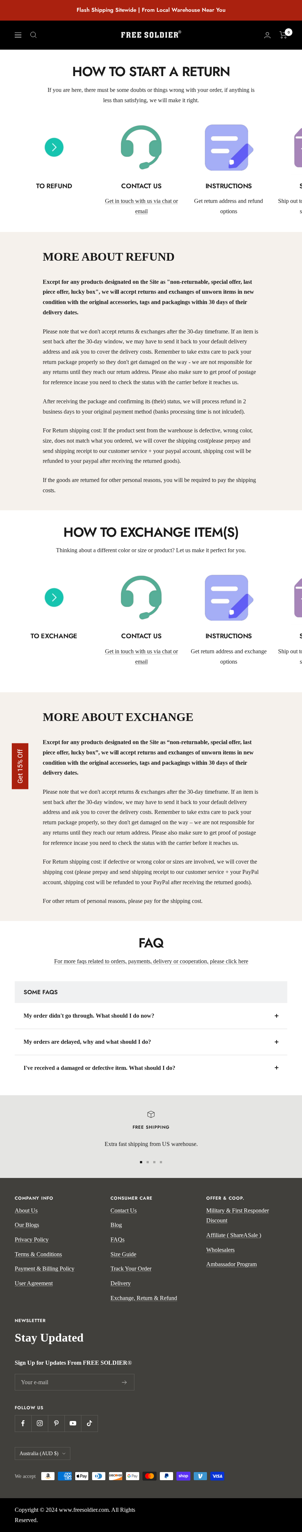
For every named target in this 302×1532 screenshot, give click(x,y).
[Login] (267, 35)
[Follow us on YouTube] (72, 1423)
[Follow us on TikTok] (89, 1423)
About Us (26, 1210)
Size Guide (123, 1254)
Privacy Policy (32, 1239)
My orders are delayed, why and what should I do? (87, 1042)
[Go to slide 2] (148, 1162)
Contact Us (123, 1210)
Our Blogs (27, 1225)
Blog (116, 1225)
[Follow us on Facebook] (23, 1423)
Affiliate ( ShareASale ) (233, 1235)
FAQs (117, 1239)
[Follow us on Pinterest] (56, 1423)
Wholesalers (220, 1250)
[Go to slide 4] (161, 1162)
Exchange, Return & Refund (143, 1298)
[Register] (124, 1382)
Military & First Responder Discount (237, 1215)
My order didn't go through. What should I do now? (89, 1016)
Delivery (120, 1283)
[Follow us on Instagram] (39, 1423)
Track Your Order (130, 1268)
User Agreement (34, 1283)
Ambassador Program (231, 1264)
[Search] (33, 35)
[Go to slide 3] (154, 1162)
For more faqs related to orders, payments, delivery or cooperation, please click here (151, 961)
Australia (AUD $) (39, 1453)
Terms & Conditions (38, 1254)
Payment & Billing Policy (44, 1268)
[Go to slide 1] (141, 1162)
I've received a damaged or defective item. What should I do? (99, 1068)
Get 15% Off (20, 766)
